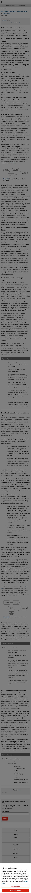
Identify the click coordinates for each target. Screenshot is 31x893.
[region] (15, 878)
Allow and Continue (15, 890)
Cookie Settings (15, 886)
